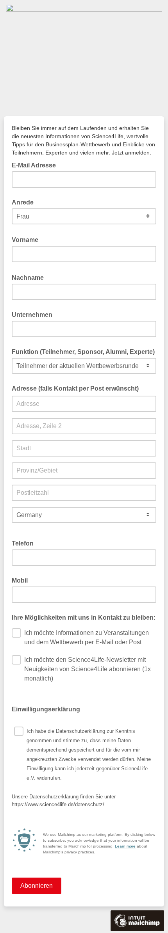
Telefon (23, 543)
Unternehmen (32, 314)
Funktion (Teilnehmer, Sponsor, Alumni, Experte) (83, 351)
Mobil (20, 580)
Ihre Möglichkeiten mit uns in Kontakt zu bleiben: (83, 617)
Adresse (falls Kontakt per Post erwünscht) (75, 388)
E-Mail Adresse (36, 164)
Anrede (23, 202)
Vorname (27, 239)
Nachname (30, 277)
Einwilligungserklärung (48, 708)
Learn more (125, 846)
